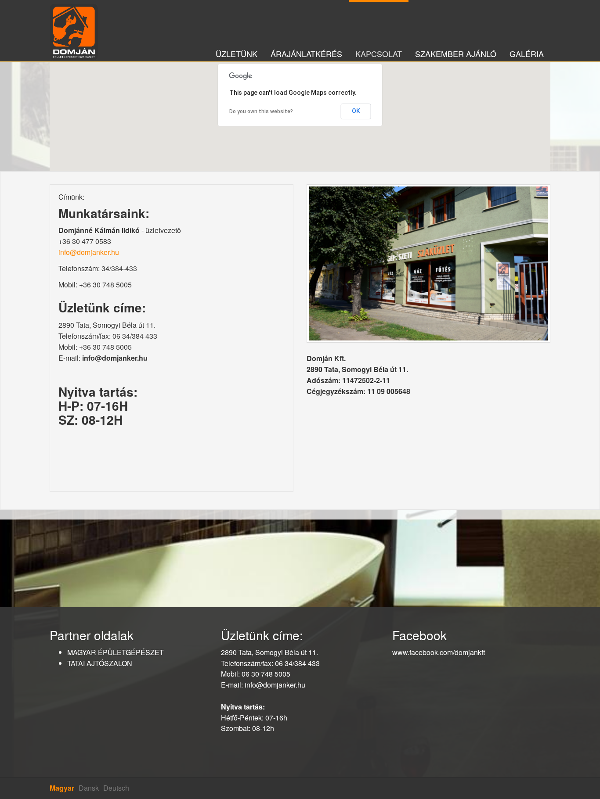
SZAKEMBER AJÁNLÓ (455, 51)
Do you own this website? (261, 111)
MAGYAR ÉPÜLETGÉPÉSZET (115, 652)
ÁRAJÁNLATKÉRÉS (306, 51)
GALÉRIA (527, 51)
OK (356, 111)
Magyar (62, 788)
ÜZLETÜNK (236, 51)
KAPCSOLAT (378, 51)
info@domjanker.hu (88, 252)
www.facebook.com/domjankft (438, 652)
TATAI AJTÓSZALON (99, 663)
